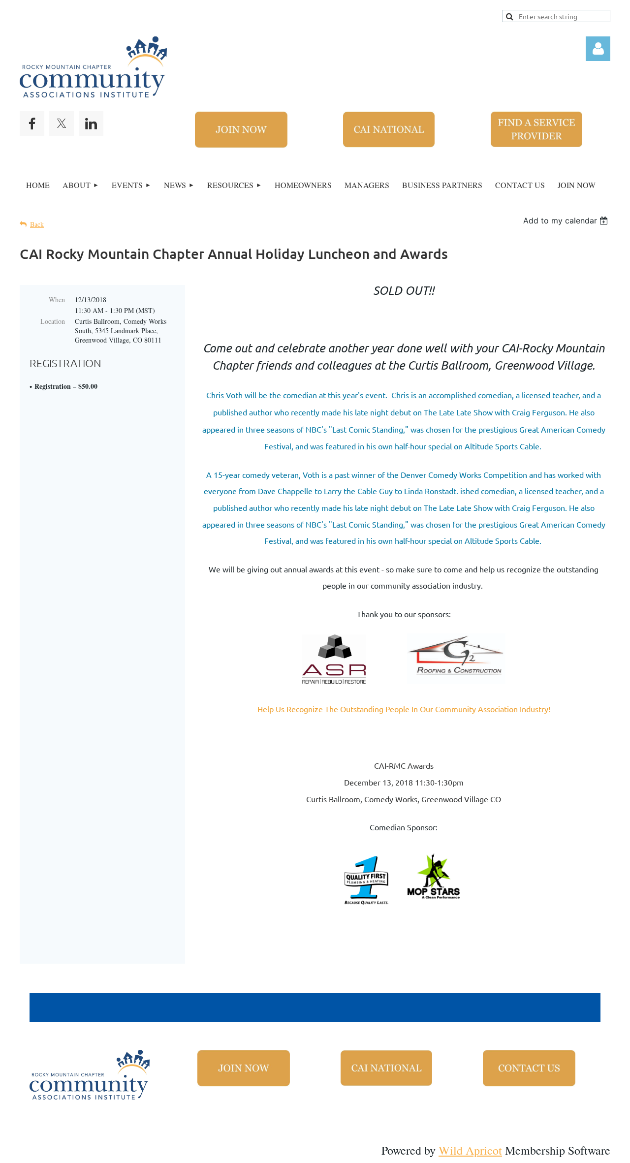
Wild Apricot (470, 1150)
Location (52, 321)
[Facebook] (32, 123)
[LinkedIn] (91, 123)
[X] (61, 123)
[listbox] (566, 220)
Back (37, 224)
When (57, 299)
